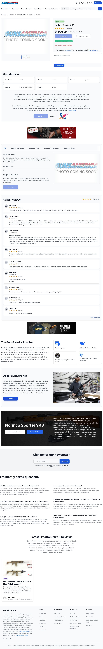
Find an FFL (58, 623)
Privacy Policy (74, 645)
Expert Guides (38, 8)
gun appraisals (24, 631)
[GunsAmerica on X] (7, 639)
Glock (3, 492)
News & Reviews (26, 8)
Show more (72, 110)
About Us (89, 625)
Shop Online (4, 8)
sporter (38, 14)
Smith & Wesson (18, 492)
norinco (31, 14)
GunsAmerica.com (20, 645)
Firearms (11, 14)
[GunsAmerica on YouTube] (10, 639)
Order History (58, 620)
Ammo (41, 626)
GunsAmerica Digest (22, 635)
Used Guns (42, 623)
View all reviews (95, 317)
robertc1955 (68, 50)
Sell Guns (97, 3)
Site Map (93, 645)
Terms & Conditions (84, 645)
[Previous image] (4, 36)
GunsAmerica (9, 610)
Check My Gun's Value (51, 8)
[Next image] (46, 36)
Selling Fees (73, 620)
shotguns (3, 490)
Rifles (41, 617)
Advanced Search (59, 617)
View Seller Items (93, 50)
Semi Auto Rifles (21, 14)
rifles (44, 489)
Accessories (43, 630)
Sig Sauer (9, 492)
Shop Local (15, 8)
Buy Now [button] (64, 36)
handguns (39, 489)
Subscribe (64, 461)
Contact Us (89, 617)
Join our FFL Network (76, 623)
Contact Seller (59, 65)
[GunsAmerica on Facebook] (3, 639)
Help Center (90, 613)
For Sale (64, 8)
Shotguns (42, 620)
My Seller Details (75, 617)
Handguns (42, 613)
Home (4, 14)
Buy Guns (10, 398)
